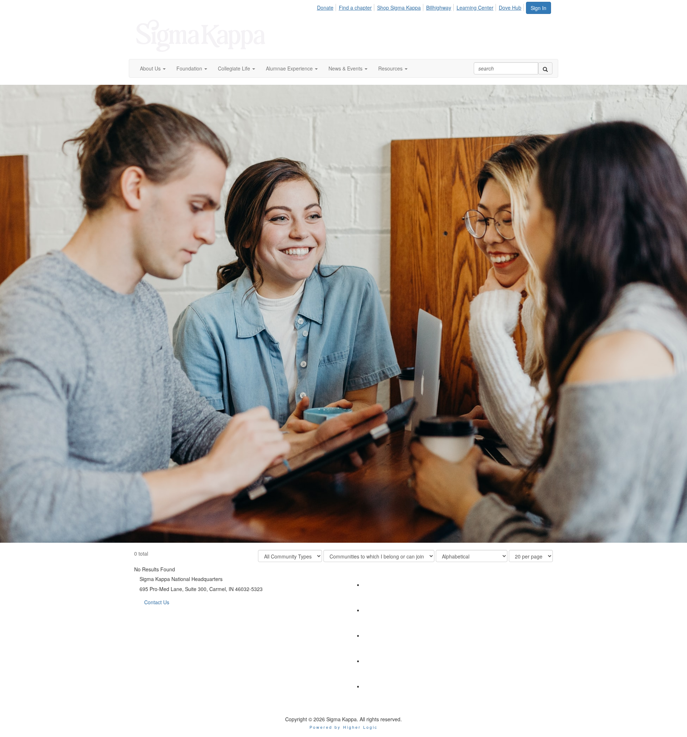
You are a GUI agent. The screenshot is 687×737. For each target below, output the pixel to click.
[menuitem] (327, 6)
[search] (545, 68)
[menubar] (421, 6)
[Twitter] (376, 584)
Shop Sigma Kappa (399, 7)
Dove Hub (510, 7)
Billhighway (438, 7)
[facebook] (376, 635)
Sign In (538, 7)
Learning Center (475, 7)
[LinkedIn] (376, 610)
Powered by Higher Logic (344, 727)
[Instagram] (376, 660)
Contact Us (156, 602)
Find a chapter (355, 7)
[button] (153, 68)
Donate (325, 7)
